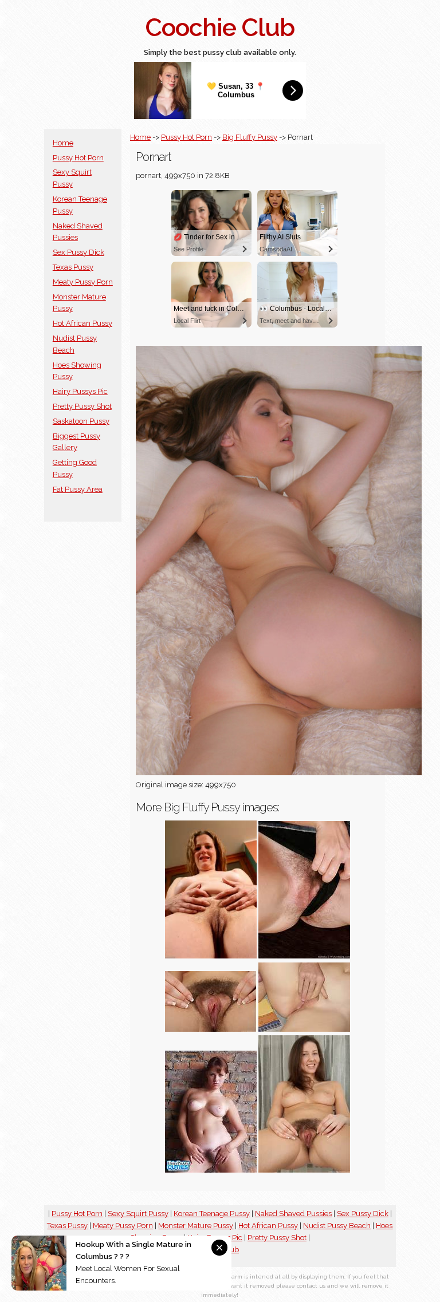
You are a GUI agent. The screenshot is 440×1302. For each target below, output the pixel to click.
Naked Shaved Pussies (293, 1213)
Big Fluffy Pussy (249, 137)
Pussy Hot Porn (78, 157)
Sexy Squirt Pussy (138, 1213)
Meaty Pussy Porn (83, 282)
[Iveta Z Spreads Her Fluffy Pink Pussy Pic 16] (211, 1029)
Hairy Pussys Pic (80, 391)
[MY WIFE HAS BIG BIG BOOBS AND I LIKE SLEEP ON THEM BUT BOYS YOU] (304, 1029)
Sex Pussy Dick (78, 252)
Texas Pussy (73, 267)
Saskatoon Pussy (81, 421)
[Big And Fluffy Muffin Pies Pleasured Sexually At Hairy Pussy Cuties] (211, 1170)
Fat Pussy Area (78, 489)
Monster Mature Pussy (195, 1225)
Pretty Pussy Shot (82, 406)
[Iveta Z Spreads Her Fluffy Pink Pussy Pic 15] (304, 1170)
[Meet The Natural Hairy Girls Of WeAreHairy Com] (304, 956)
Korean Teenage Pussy (212, 1213)
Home (63, 143)
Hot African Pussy (82, 323)
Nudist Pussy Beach (337, 1225)
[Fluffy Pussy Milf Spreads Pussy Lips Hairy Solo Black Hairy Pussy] (211, 956)
